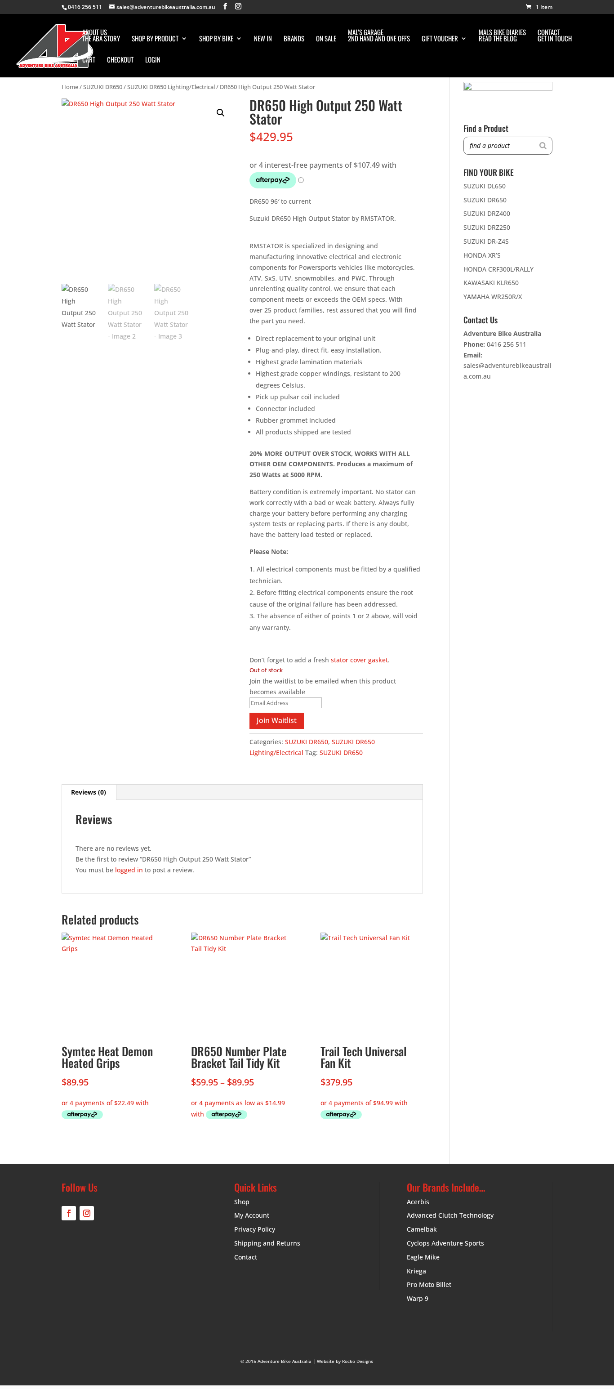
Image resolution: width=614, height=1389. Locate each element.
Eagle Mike (423, 1257)
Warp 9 (417, 1298)
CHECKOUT (120, 60)
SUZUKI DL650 (484, 186)
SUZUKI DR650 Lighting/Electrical (171, 87)
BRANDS (294, 39)
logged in (129, 870)
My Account (251, 1215)
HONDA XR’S (482, 255)
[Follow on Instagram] (87, 1213)
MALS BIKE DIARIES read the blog (502, 36)
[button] (221, 113)
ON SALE (326, 39)
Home (70, 87)
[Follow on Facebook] (69, 1213)
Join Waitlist (277, 720)
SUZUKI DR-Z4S (486, 241)
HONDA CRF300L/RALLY (498, 269)
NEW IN (263, 39)
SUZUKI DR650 (102, 87)
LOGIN (152, 60)
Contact (245, 1257)
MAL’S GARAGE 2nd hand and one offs (379, 36)
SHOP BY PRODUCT (155, 39)
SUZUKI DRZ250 (486, 227)
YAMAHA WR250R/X (492, 296)
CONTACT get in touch (555, 36)
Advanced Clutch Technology (450, 1215)
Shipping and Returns (267, 1243)
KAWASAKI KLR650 (491, 282)
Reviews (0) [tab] (88, 792)
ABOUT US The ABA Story (101, 36)
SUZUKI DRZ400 (486, 213)
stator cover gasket (359, 660)
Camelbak (422, 1229)
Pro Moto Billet (429, 1284)
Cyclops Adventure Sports (445, 1243)
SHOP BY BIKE (216, 39)
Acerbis (418, 1201)
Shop (241, 1201)
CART (88, 60)
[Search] (543, 145)
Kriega (416, 1271)
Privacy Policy (254, 1229)
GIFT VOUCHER (440, 39)
